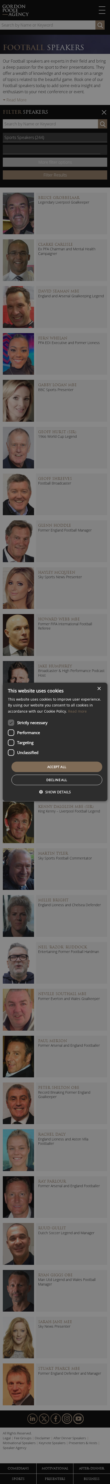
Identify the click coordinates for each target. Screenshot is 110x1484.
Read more (77, 711)
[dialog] (55, 742)
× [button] (99, 689)
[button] (55, 792)
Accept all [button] (57, 766)
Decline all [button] (56, 780)
